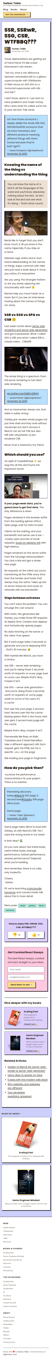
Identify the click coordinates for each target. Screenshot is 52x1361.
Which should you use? (24, 454)
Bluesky (6, 1331)
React (41, 905)
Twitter (6, 1328)
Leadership (8, 1288)
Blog (5, 9)
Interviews (7, 1234)
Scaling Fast (8, 1252)
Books (14, 9)
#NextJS (19, 795)
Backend (7, 1299)
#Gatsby (27, 799)
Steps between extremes (22, 598)
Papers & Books (10, 1306)
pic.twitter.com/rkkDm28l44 (23, 393)
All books (7, 1263)
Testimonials (8, 1321)
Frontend (7, 1295)
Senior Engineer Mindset (13, 1256)
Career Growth (9, 1302)
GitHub (6, 1335)
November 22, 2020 (17, 818)
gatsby (32, 905)
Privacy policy (9, 1342)
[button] (26, 223)
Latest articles (9, 1227)
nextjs (22, 905)
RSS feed (7, 1242)
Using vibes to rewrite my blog (25, 1075)
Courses (7, 1267)
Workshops (8, 1270)
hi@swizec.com (10, 1354)
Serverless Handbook (12, 1260)
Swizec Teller (23, 4)
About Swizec (9, 1317)
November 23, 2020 (17, 153)
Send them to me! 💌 (21, 984)
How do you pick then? (24, 768)
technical (10, 910)
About (23, 9)
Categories (8, 1231)
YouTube (7, 1338)
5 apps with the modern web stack (28, 1079)
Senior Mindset (9, 1285)
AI (4, 1292)
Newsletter (8, 1324)
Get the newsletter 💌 (17, 14)
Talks (5, 1238)
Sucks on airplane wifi (28, 542)
